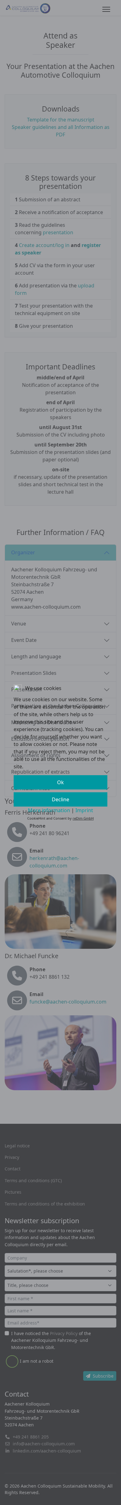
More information (49, 810)
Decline (60, 799)
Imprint (84, 810)
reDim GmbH (83, 818)
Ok (60, 782)
